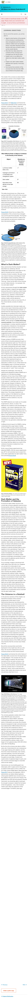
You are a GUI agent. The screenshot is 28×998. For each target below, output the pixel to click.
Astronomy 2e (6, 7)
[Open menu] (2, 14)
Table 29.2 (14, 102)
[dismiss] (26, 18)
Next (24, 984)
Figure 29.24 (4, 654)
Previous (5, 984)
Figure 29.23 (12, 455)
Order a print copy (8, 990)
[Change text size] (25, 14)
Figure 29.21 (4, 102)
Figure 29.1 (4, 772)
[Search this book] (21, 14)
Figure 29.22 (4, 212)
